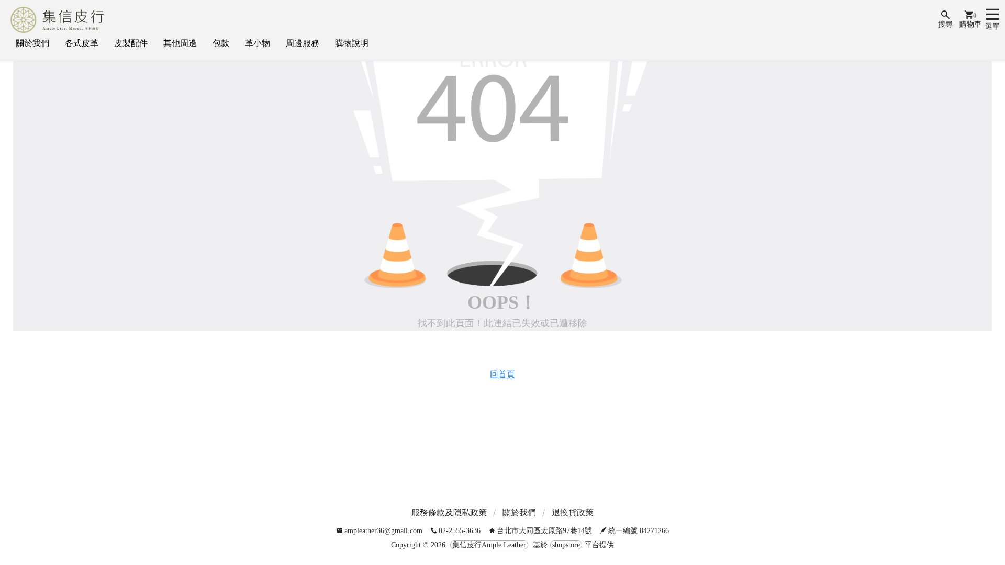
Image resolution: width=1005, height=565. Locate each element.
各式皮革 (81, 43)
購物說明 (351, 43)
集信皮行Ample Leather (489, 545)
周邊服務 (302, 43)
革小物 (257, 43)
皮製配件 (131, 43)
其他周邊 (180, 43)
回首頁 (502, 374)
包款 (221, 43)
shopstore (566, 545)
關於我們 (32, 43)
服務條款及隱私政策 (449, 512)
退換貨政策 (573, 512)
